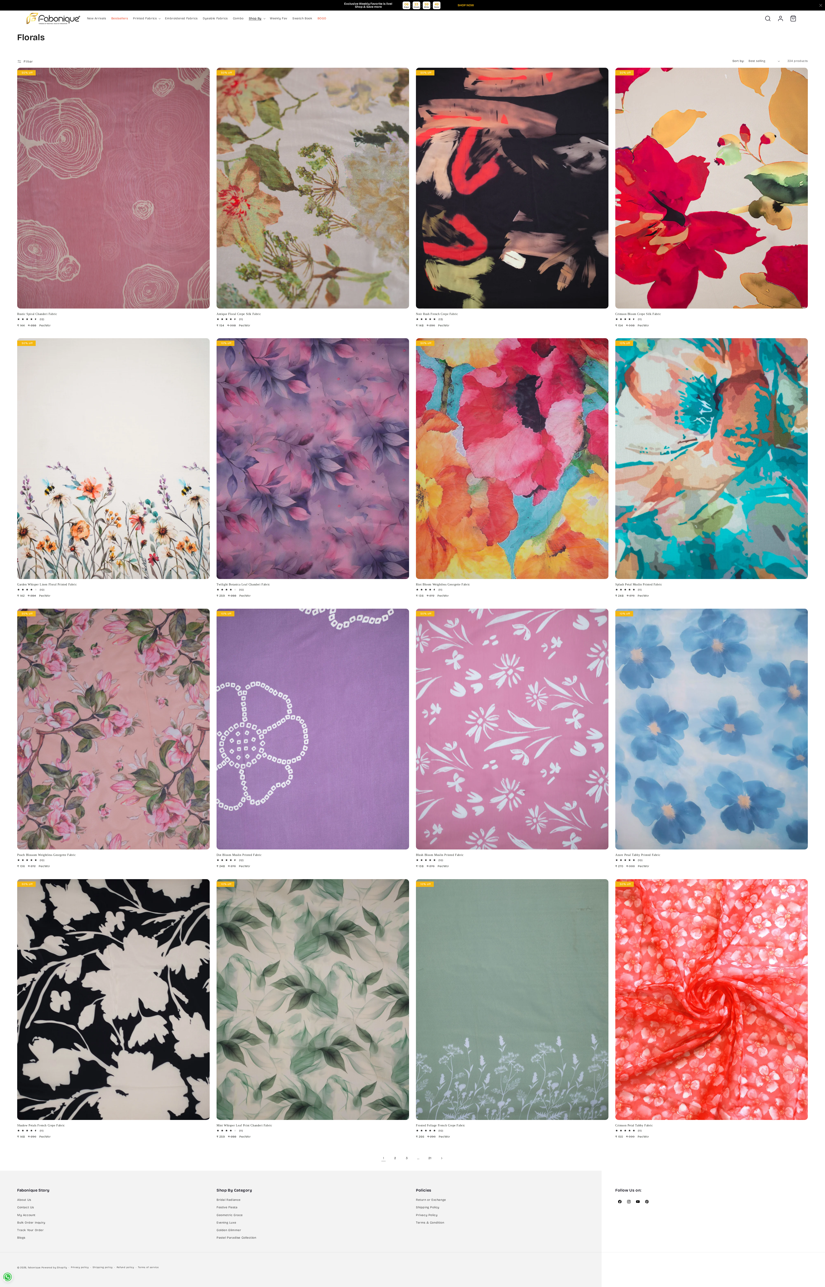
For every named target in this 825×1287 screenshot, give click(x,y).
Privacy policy (80, 1267)
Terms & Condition (430, 1222)
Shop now (466, 5)
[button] (146, 18)
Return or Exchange (431, 1200)
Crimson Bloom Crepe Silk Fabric (638, 314)
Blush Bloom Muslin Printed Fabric (440, 855)
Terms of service (148, 1267)
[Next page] (441, 1158)
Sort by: (738, 61)
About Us (24, 1200)
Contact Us (25, 1207)
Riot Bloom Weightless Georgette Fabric (443, 584)
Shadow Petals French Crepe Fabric (41, 1125)
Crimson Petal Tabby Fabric (634, 1125)
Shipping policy (103, 1267)
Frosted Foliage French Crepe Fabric (440, 1125)
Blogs (21, 1237)
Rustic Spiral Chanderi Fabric (37, 314)
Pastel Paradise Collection (236, 1237)
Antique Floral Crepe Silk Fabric (239, 314)
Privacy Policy (426, 1215)
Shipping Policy (427, 1207)
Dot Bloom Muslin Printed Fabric (239, 855)
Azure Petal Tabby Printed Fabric (637, 855)
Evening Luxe (226, 1222)
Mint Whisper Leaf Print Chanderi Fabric (244, 1125)
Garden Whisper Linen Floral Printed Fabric (47, 584)
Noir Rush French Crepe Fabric (437, 314)
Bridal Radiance (229, 1200)
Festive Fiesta (227, 1207)
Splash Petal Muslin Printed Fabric (638, 584)
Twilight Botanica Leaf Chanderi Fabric (243, 584)
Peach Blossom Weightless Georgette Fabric (46, 855)
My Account (26, 1215)
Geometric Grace (230, 1215)
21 (429, 1158)
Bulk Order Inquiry (31, 1222)
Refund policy (125, 1267)
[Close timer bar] (820, 5)
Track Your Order (30, 1230)
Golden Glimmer (229, 1230)
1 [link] (383, 1158)
